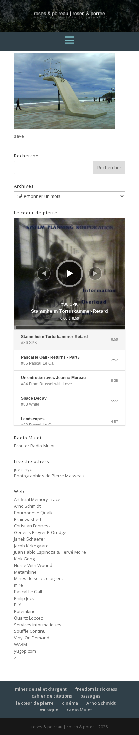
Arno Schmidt (27, 506)
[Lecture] (70, 273)
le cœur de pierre (35, 703)
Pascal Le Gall (28, 591)
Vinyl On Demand (31, 638)
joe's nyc (23, 469)
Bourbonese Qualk (33, 512)
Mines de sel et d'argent (38, 578)
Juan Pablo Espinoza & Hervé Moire (50, 552)
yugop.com (25, 651)
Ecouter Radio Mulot (34, 446)
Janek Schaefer (29, 539)
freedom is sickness (96, 689)
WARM (20, 644)
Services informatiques (37, 625)
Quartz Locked (29, 618)
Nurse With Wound (33, 565)
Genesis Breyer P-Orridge (40, 532)
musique (49, 710)
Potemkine (25, 611)
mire (18, 585)
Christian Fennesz (32, 526)
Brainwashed (27, 519)
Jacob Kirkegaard (31, 546)
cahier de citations (52, 696)
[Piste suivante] (95, 273)
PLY (17, 605)
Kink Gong (24, 559)
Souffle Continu (30, 631)
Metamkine (25, 572)
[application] (69, 273)
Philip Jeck (24, 598)
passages (90, 696)
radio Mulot (79, 710)
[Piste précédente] (44, 273)
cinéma (70, 703)
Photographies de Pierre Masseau (49, 476)
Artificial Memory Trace (37, 499)
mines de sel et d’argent (41, 689)
